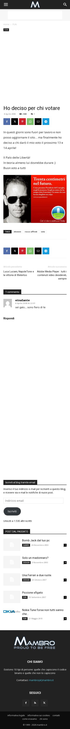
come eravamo (29, 719)
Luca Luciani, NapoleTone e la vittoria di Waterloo (18, 273)
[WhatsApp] (30, 121)
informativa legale (16, 715)
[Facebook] (6, 121)
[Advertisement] (35, 15)
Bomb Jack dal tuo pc (36, 540)
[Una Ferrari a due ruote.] (11, 579)
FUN (15, 24)
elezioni (17, 231)
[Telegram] (45, 121)
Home (6, 24)
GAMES (26, 545)
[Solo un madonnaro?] (11, 562)
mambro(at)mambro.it (41, 680)
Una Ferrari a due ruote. (37, 575)
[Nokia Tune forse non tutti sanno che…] (11, 611)
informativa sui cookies (39, 715)
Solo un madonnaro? (35, 557)
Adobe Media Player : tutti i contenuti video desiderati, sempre (52, 275)
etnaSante (22, 300)
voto (43, 231)
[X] (14, 121)
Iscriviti (12, 511)
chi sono (44, 719)
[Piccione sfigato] (11, 597)
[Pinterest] (22, 121)
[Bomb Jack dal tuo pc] (11, 545)
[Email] (38, 121)
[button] (5, 4)
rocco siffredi (31, 231)
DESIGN (26, 562)
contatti (56, 715)
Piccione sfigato (32, 592)
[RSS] (35, 703)
